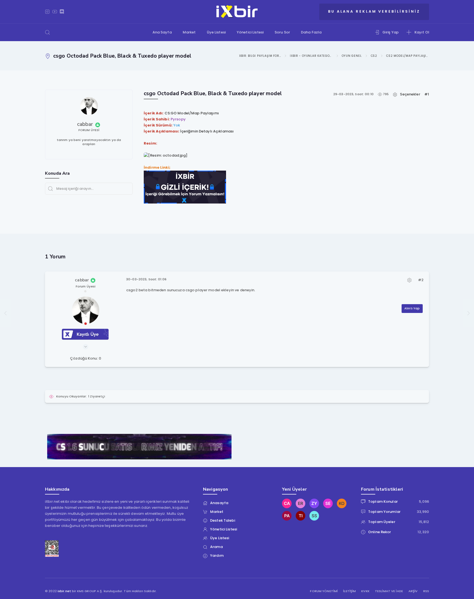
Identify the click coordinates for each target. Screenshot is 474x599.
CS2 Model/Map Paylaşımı (407, 56)
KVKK (365, 591)
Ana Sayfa (162, 32)
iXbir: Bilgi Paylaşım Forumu (259, 56)
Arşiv (413, 591)
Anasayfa (219, 502)
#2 (421, 279)
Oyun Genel (352, 56)
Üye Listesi (216, 32)
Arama (216, 546)
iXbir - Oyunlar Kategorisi (311, 56)
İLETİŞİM (349, 591)
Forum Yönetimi (324, 591)
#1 (426, 94)
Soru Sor (282, 32)
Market (189, 32)
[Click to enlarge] (166, 155)
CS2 (374, 56)
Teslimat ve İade (389, 591)
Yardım (217, 555)
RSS (426, 591)
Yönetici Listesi (250, 32)
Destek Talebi (222, 520)
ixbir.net (64, 591)
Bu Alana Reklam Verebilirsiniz (374, 11)
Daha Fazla (311, 32)
